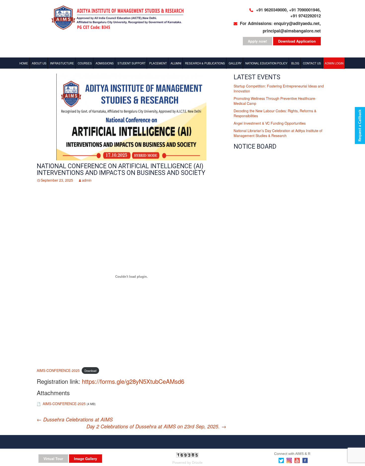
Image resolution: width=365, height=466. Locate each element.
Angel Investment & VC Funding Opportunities (270, 123)
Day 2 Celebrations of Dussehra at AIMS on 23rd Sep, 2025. (156, 426)
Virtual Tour (53, 458)
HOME (23, 63)
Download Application (297, 41)
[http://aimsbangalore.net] (120, 18)
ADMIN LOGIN (334, 63)
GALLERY (235, 63)
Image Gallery (85, 458)
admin (87, 180)
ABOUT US (39, 63)
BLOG (295, 63)
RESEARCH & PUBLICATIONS (205, 63)
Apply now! (257, 41)
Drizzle (197, 463)
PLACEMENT (158, 63)
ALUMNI (176, 63)
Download (90, 371)
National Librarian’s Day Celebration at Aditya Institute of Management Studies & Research (278, 133)
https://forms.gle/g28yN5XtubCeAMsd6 (133, 381)
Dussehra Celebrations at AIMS (75, 419)
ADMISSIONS (105, 63)
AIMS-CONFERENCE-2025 (58, 370)
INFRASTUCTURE (62, 63)
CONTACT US (312, 63)
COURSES (85, 63)
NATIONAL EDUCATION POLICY (266, 63)
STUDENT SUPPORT (131, 63)
